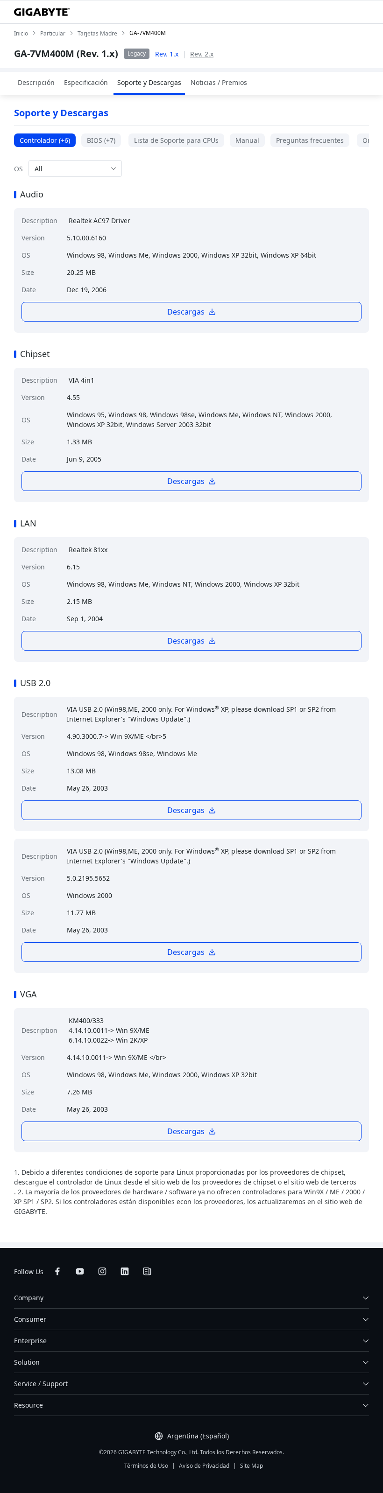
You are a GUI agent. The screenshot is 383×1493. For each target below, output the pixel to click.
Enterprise (30, 1340)
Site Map (251, 1466)
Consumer (30, 1319)
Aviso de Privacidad (204, 1466)
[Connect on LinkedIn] (124, 1271)
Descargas (186, 312)
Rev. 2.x (201, 53)
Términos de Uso (146, 1466)
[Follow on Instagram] (102, 1271)
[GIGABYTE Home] (42, 12)
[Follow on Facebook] (57, 1271)
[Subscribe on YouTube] (79, 1271)
